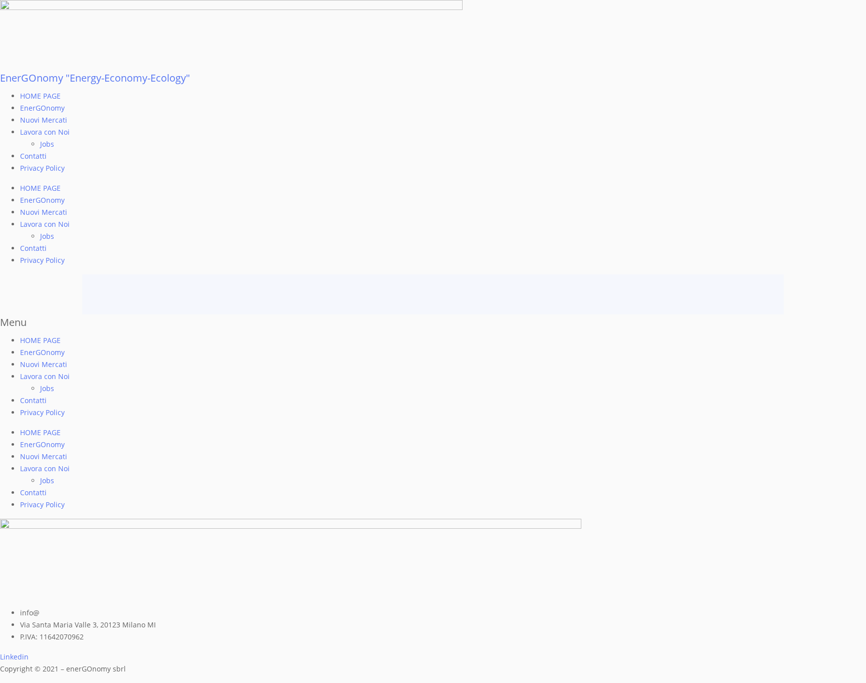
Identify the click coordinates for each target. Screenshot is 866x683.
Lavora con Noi (45, 132)
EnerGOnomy (42, 108)
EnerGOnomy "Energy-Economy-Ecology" (95, 78)
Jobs (47, 144)
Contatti (33, 156)
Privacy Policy (42, 168)
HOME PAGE (40, 96)
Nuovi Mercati (43, 120)
